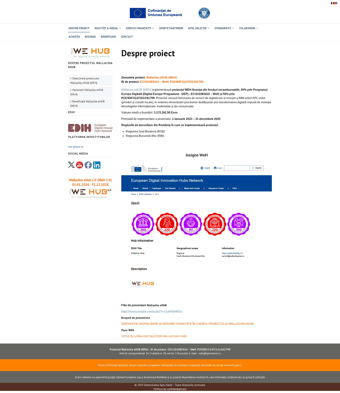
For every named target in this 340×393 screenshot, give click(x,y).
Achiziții (74, 36)
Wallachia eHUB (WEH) (136, 89)
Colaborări (247, 28)
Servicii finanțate (138, 28)
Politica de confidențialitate (170, 389)
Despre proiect (79, 28)
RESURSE (90, 36)
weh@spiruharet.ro (210, 353)
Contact (127, 36)
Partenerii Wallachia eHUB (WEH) (86, 92)
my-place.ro (75, 146)
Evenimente (223, 28)
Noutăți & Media (106, 28)
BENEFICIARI (108, 36)
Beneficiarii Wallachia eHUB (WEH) (87, 103)
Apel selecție (197, 28)
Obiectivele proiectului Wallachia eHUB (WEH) (84, 81)
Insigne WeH (197, 155)
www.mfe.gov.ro (233, 365)
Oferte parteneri (171, 28)
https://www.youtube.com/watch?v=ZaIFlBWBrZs (151, 311)
